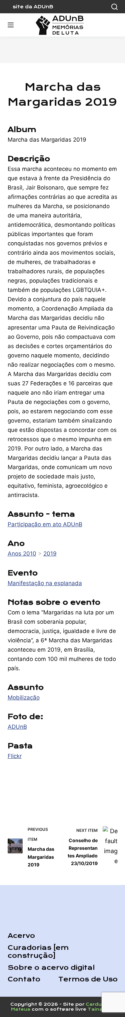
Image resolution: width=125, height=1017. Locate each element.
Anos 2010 (22, 553)
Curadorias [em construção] (38, 951)
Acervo (21, 936)
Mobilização (24, 697)
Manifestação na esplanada (45, 583)
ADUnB (17, 726)
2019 (50, 553)
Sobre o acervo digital (51, 967)
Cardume (98, 1004)
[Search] (114, 7)
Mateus (20, 1009)
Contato (24, 979)
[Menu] (11, 25)
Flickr (15, 756)
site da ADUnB (33, 6)
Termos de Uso (88, 979)
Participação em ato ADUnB (45, 524)
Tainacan (100, 1009)
